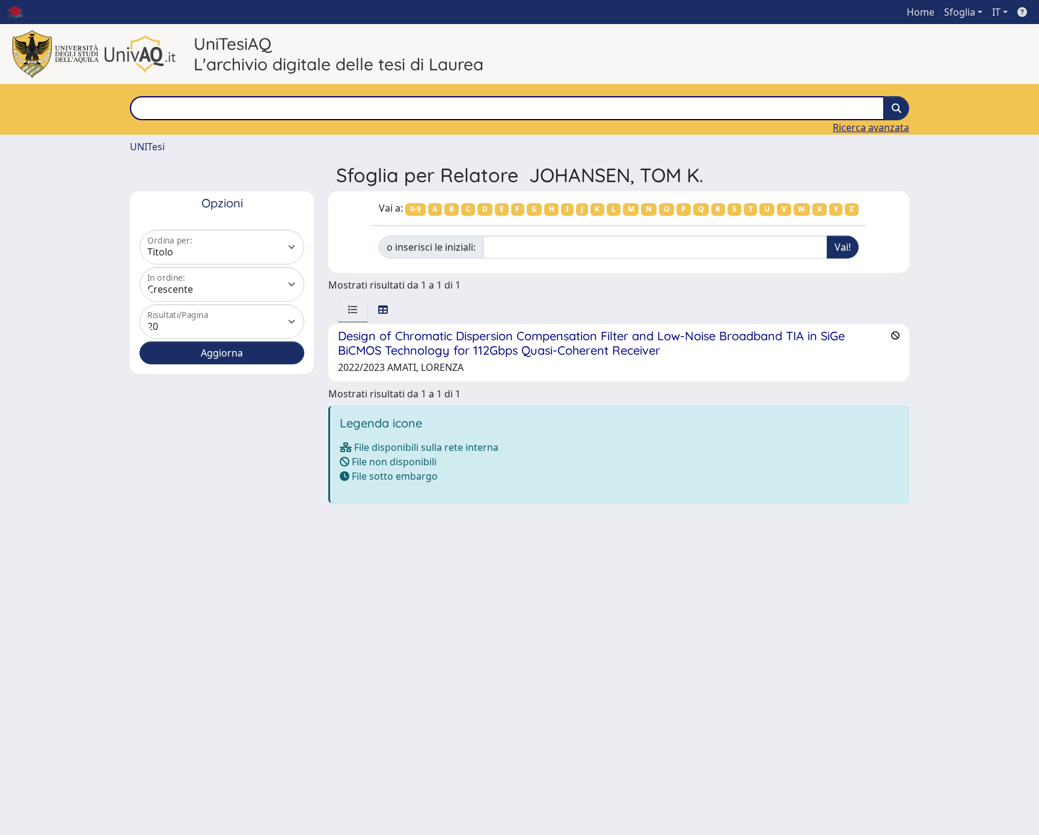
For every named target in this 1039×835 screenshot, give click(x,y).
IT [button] (996, 12)
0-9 (415, 209)
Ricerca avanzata (871, 127)
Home (920, 12)
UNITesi (147, 146)
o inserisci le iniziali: (431, 247)
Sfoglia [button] (959, 12)
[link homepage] (19, 12)
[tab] (353, 309)
